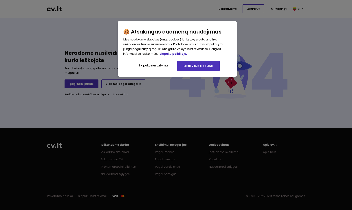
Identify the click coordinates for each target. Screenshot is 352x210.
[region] (177, 49)
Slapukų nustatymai (153, 65)
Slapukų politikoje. (173, 54)
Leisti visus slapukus (198, 66)
